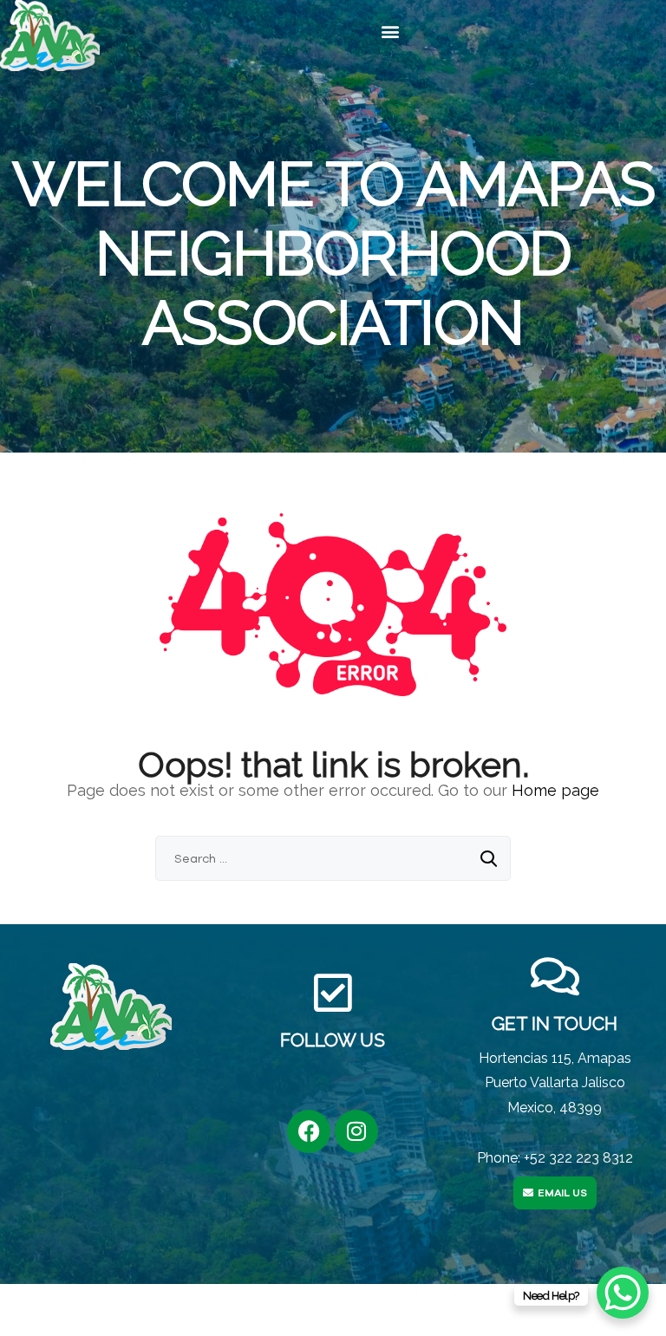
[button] (389, 31)
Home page (555, 790)
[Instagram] (356, 1131)
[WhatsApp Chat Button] (623, 1293)
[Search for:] (333, 858)
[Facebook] (308, 1131)
